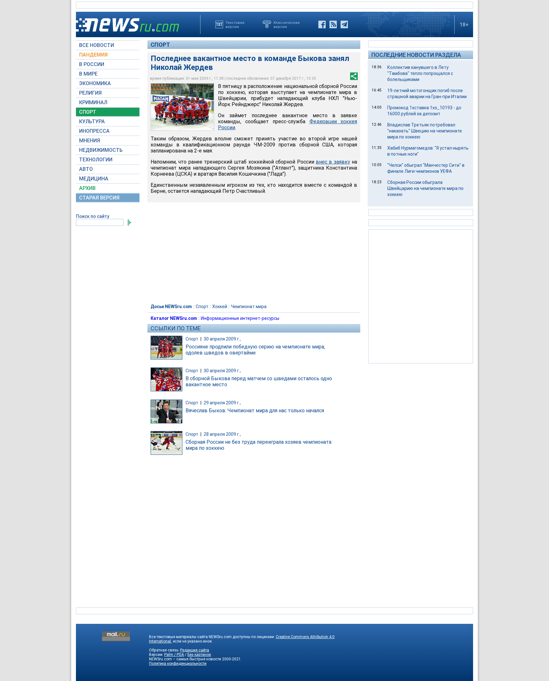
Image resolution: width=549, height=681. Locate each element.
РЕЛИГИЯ (90, 93)
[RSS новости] (333, 24)
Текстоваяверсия (235, 24)
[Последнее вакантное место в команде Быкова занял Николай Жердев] (182, 107)
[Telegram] (344, 24)
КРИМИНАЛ (93, 102)
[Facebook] (322, 24)
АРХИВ (87, 188)
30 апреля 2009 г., (222, 338)
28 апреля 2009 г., (222, 434)
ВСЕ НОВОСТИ (96, 45)
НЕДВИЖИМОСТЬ (101, 150)
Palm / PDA (174, 654)
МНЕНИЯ (89, 141)
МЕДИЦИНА (93, 179)
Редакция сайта (194, 650)
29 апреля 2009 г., (222, 402)
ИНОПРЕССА (94, 131)
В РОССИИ (91, 64)
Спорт (160, 44)
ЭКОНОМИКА (95, 83)
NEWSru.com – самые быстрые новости (185, 659)
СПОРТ (87, 112)
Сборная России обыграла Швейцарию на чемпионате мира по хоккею (425, 188)
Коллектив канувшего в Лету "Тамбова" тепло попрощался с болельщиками (420, 73)
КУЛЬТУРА (92, 121)
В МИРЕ (88, 74)
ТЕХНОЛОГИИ (95, 160)
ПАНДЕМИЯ (93, 55)
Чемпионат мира (249, 306)
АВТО (86, 169)
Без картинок (199, 654)
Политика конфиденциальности (178, 663)
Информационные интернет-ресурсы (240, 318)
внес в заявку (333, 162)
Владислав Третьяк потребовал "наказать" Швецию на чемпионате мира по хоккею (424, 130)
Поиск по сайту (92, 216)
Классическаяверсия (287, 24)
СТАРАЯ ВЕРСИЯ (99, 198)
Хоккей (219, 306)
